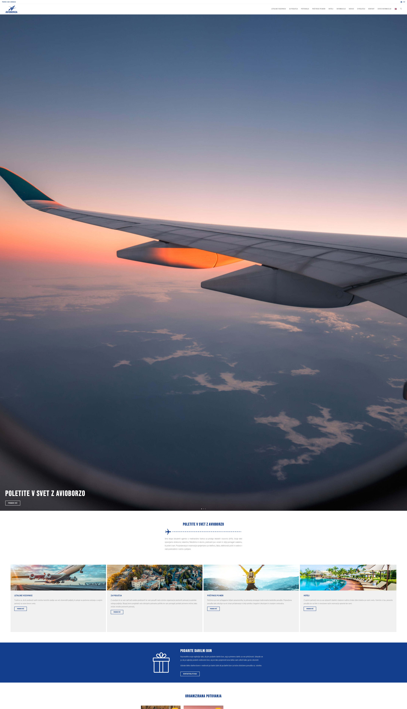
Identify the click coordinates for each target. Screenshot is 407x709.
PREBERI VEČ (20, 609)
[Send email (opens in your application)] (404, 2)
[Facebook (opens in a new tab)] (401, 2)
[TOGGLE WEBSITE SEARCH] (401, 9)
